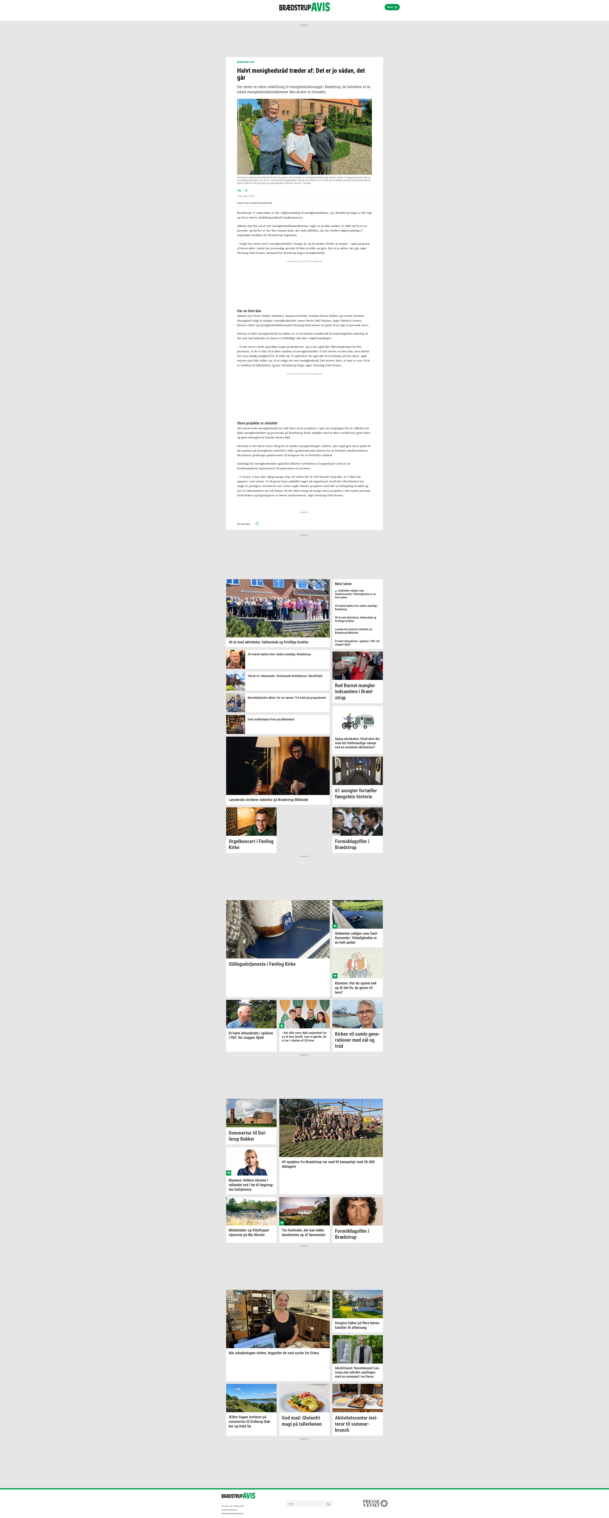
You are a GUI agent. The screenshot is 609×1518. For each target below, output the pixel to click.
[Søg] (328, 1504)
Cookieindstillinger (229, 1510)
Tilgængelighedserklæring (232, 1513)
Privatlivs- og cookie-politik (232, 1506)
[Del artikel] (246, 190)
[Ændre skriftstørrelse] (239, 190)
